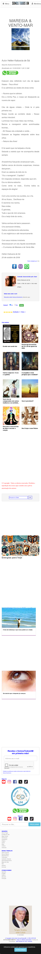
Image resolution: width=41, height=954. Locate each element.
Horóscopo (4, 838)
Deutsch (4, 877)
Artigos (3, 841)
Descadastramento (7, 860)
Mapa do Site (5, 862)
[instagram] (9, 781)
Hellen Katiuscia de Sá (19, 60)
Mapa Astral (5, 836)
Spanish (4, 872)
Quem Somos (5, 852)
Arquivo (4, 865)
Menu (6, 4)
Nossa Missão (5, 854)
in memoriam (20, 935)
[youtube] (4, 781)
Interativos (4, 839)
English (4, 873)
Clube (3, 842)
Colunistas (4, 857)
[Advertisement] (20, 458)
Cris (38, 261)
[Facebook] (15, 781)
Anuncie (4, 867)
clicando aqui (26, 297)
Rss (3, 864)
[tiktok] (26, 781)
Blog (3, 844)
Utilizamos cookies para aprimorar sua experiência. (19, 947)
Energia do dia (5, 834)
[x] (20, 781)
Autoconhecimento (14, 65)
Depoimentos (5, 855)
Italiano (4, 875)
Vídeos (3, 846)
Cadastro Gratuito (6, 859)
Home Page (5, 833)
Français (4, 878)
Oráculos (4, 847)
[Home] (20, 796)
